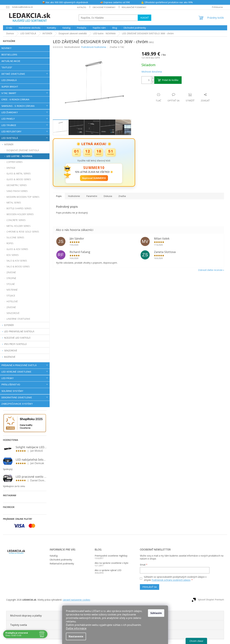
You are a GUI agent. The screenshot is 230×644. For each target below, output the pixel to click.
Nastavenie (76, 636)
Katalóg (81, 7)
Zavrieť (163, 91)
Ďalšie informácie (76, 628)
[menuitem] (9, 27)
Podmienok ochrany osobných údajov (171, 579)
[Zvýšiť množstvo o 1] (152, 78)
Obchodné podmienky (103, 7)
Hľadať (144, 17)
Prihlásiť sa (149, 586)
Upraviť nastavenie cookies (76, 599)
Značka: (117, 46)
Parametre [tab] (91, 196)
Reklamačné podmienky (134, 7)
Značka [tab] (122, 196)
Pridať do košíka (170, 79)
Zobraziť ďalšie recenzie (210, 269)
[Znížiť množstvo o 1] (152, 82)
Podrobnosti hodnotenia (93, 46)
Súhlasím (156, 613)
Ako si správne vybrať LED (108, 570)
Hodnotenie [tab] (74, 196)
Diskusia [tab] (108, 196)
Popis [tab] (59, 196)
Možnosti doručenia (151, 71)
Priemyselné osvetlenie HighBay (111, 555)
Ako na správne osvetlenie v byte (111, 562)
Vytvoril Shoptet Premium (211, 599)
